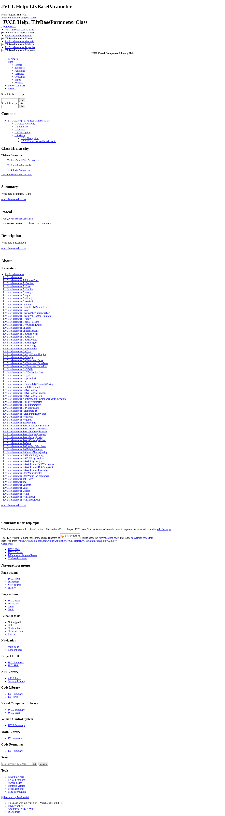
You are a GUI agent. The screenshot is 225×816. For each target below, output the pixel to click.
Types (17, 79)
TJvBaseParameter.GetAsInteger (20, 342)
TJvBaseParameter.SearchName (19, 422)
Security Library (16, 681)
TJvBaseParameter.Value (15, 487)
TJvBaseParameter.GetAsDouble (20, 339)
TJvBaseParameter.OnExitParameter (22, 404)
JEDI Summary (16, 662)
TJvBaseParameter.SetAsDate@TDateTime (25, 428)
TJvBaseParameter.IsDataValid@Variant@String (28, 384)
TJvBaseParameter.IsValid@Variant (21, 387)
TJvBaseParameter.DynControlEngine (22, 324)
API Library (14, 678)
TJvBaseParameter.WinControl (19, 496)
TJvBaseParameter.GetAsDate (18, 336)
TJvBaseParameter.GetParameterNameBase (25, 363)
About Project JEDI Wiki (21, 808)
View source (14, 584)
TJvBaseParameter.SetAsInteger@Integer (24, 434)
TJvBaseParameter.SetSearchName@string (25, 452)
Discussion (13, 581)
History (12, 587)
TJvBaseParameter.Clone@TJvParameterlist (26, 307)
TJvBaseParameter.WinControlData (21, 499)
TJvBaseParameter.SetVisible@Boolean (23, 458)
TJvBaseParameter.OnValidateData (21, 407)
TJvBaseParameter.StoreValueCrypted (22, 473)
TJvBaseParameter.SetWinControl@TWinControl (28, 464)
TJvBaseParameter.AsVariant (18, 301)
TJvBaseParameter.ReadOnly (18, 416)
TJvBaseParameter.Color (15, 310)
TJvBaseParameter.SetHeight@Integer (23, 449)
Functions (19, 70)
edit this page (164, 529)
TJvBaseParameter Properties (20, 47)
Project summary (16, 85)
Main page (13, 646)
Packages (13, 58)
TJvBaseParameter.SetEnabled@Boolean (24, 446)
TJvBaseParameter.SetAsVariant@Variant (24, 440)
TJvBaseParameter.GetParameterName (23, 360)
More (11, 606)
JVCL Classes (8, 26)
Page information (17, 791)
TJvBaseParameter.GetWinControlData (23, 372)
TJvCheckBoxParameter (20, 165)
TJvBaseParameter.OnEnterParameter (22, 401)
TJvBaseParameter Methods (19, 41)
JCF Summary (15, 750)
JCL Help (13, 696)
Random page (15, 649)
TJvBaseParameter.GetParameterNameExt (25, 366)
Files (10, 61)
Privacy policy (15, 805)
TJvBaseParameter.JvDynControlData (22, 395)
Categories (6, 543)
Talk (10, 625)
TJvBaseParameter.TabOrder (18, 478)
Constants (19, 76)
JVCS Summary (16, 725)
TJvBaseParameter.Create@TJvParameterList (26, 313)
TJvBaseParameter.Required (17, 419)
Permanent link (16, 788)
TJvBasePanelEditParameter (23, 160)
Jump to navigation (11, 17)
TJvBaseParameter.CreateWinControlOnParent (27, 315)
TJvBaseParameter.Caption (17, 304)
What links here (16, 776)
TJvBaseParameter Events (18, 35)
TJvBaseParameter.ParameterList (20, 410)
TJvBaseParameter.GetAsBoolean (20, 333)
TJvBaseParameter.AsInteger (18, 292)
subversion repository (142, 537)
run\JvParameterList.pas (16, 174)
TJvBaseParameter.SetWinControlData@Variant (28, 467)
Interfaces (19, 67)
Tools (11, 609)
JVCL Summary (16, 709)
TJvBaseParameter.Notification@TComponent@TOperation (34, 398)
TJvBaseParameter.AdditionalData (21, 280)
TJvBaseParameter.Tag (15, 481)
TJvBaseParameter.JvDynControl (20, 390)
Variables (19, 73)
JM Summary (15, 738)
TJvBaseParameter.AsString (17, 298)
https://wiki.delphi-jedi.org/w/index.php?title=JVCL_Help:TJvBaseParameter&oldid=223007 (67, 540)
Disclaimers (14, 811)
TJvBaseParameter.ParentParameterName (24, 413)
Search (6, 757)
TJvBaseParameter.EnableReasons (21, 330)
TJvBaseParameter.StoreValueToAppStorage (26, 476)
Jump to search (29, 17)
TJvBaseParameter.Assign (16, 295)
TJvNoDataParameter (18, 170)
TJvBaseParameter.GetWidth (18, 369)
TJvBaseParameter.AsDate (16, 286)
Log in (11, 634)
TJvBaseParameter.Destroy (17, 318)
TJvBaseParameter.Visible (16, 490)
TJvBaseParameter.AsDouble (18, 289)
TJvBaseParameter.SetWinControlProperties (25, 470)
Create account (15, 631)
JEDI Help (13, 665)
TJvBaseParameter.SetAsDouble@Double (25, 431)
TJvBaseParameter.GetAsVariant (20, 348)
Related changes (16, 779)
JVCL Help (14, 549)
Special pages (15, 782)
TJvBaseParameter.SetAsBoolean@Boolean (26, 425)
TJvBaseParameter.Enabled (17, 327)
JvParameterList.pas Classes (19, 29)
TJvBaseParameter (14, 274)
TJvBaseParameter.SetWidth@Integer (22, 461)
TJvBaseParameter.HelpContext (19, 378)
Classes (18, 64)
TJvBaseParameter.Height (16, 375)
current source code (108, 537)
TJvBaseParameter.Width (16, 493)
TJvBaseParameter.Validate (17, 484)
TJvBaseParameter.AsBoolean (18, 283)
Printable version (16, 785)
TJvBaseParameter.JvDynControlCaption (24, 393)
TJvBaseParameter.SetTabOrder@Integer (24, 455)
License (12, 88)
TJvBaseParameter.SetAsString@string (23, 437)
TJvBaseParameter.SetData (17, 443)
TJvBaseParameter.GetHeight (18, 357)
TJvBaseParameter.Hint (15, 381)
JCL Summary (15, 694)
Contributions (15, 628)
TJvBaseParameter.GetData (17, 351)
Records (18, 82)
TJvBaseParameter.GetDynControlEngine (24, 354)
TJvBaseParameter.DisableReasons (21, 321)
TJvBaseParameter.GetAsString (19, 345)
